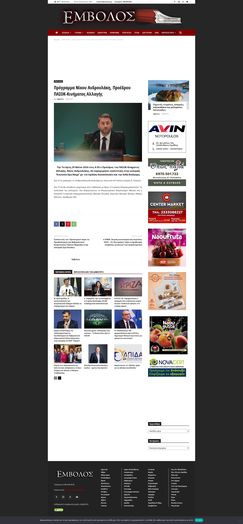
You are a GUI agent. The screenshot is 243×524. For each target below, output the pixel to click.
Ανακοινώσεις (106, 486)
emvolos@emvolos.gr (104, 2)
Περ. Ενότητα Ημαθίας (179, 472)
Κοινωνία (114, 32)
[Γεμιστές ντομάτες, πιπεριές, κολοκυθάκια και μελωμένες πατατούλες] (168, 95)
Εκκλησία (127, 483)
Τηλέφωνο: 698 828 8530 (122, 2)
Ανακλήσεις (105, 483)
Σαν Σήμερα (175, 480)
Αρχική (57, 40)
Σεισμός (174, 483)
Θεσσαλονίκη (129, 505)
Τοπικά (78, 32)
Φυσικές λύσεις (176, 503)
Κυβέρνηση (152, 486)
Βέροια (103, 497)
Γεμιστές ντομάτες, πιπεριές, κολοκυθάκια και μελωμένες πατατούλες (168, 107)
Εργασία (127, 494)
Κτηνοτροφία (153, 483)
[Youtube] (187, 2)
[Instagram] (179, 2)
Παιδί (150, 500)
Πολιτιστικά (175, 478)
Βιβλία (103, 500)
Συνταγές (126, 32)
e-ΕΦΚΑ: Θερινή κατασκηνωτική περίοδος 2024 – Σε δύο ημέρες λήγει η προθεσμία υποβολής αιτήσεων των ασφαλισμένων (122, 242)
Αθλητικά (102, 32)
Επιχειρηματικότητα (131, 492)
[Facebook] (175, 2)
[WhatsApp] (73, 224)
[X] (183, 2)
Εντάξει (199, 520)
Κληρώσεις (152, 475)
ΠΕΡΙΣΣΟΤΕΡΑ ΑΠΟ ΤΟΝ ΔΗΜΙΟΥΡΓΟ (89, 272)
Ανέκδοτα (104, 489)
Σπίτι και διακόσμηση (179, 486)
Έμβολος (60, 99)
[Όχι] (240, 520)
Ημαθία (126, 503)
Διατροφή (147, 32)
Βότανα (103, 503)
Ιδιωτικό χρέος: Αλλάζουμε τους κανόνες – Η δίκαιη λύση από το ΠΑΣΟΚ (97, 333)
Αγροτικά (104, 469)
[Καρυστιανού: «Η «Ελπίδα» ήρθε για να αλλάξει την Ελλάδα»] (128, 353)
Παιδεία (151, 497)
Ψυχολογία (175, 505)
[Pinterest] (68, 224)
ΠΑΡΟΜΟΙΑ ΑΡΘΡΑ (63, 272)
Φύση (173, 500)
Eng (157, 32)
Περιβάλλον (152, 505)
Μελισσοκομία (153, 489)
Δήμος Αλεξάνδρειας (131, 469)
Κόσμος (91, 32)
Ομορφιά (151, 494)
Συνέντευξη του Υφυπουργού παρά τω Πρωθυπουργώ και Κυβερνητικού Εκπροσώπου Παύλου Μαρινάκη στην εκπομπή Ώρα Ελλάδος (71, 243)
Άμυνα (103, 480)
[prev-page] (55, 378)
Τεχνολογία (175, 492)
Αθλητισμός (105, 475)
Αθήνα (103, 472)
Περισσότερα (168, 32)
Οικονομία (151, 492)
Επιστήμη (127, 489)
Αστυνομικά (105, 494)
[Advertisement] (121, 60)
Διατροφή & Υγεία (130, 478)
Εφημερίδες (128, 500)
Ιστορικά (151, 469)
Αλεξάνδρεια (105, 478)
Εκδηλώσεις (128, 480)
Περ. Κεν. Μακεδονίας (178, 469)
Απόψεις (104, 492)
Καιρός (150, 472)
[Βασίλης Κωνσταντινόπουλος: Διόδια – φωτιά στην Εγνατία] (98, 353)
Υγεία (136, 32)
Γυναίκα (104, 505)
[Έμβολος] (121, 17)
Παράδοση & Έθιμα (155, 503)
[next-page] (59, 378)
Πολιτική (65, 40)
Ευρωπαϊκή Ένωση (130, 497)
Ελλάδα (65, 32)
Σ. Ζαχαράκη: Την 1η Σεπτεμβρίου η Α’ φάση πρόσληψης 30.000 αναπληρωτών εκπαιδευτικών (97, 301)
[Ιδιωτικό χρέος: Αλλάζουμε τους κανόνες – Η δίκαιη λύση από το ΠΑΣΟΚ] (98, 319)
